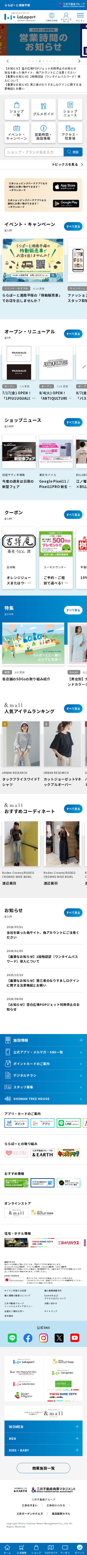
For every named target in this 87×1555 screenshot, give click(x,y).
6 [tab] (47, 62)
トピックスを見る (65, 164)
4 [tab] (40, 62)
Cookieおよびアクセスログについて (55, 1297)
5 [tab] (44, 62)
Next (83, 61)
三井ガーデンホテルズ (30, 1513)
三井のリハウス (56, 1505)
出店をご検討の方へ (14, 1311)
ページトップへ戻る (77, 1531)
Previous (3, 61)
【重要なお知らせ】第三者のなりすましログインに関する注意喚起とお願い (43, 86)
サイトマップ (51, 1311)
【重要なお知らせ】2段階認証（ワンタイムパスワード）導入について (42, 78)
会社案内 (8, 1315)
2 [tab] (33, 62)
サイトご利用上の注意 (15, 1290)
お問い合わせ (51, 1303)
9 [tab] (58, 62)
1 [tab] (29, 62)
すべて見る (73, 226)
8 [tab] (54, 62)
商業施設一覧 (43, 1468)
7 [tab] (51, 62)
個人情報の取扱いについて (17, 1295)
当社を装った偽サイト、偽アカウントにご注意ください (40, 72)
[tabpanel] (43, 41)
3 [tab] (37, 62)
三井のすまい (30, 1505)
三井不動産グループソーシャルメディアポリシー (18, 1305)
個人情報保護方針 (53, 1290)
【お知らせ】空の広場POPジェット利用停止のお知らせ (40, 68)
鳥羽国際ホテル (61, 1513)
